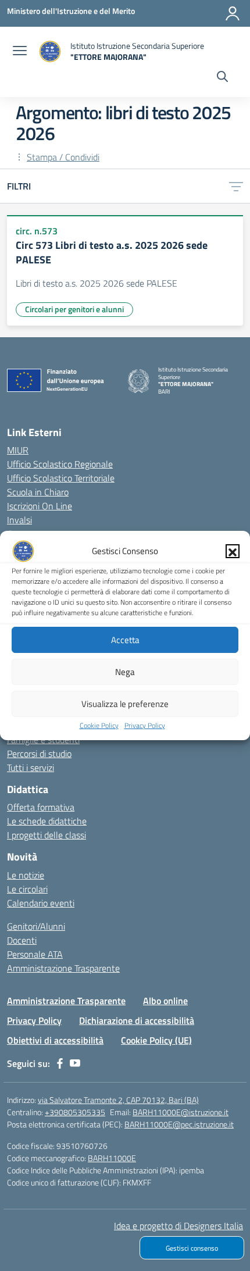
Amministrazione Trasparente (63, 968)
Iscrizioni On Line (39, 506)
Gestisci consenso (192, 1248)
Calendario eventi (40, 903)
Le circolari (27, 889)
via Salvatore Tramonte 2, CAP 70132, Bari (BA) (118, 1100)
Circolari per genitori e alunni (74, 309)
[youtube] (75, 1063)
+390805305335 (75, 1112)
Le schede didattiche (47, 821)
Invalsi (19, 520)
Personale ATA (35, 954)
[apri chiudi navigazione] (20, 52)
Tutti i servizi (30, 767)
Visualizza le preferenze (125, 704)
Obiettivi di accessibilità (55, 1040)
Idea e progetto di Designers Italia (178, 1226)
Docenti (22, 940)
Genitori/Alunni (36, 926)
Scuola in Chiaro (38, 492)
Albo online (165, 1001)
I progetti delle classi (46, 835)
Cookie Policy (99, 725)
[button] (232, 551)
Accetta (125, 640)
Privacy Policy (144, 725)
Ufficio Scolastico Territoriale (61, 478)
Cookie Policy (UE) (156, 1040)
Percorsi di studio (39, 754)
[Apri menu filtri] (236, 186)
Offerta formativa (40, 807)
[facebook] (60, 1063)
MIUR (17, 450)
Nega (125, 672)
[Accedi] (232, 13)
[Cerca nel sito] (222, 77)
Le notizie (25, 875)
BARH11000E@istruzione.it (180, 1112)
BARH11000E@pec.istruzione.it (179, 1124)
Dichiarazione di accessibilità (136, 1020)
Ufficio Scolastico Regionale (60, 464)
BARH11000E (112, 1158)
